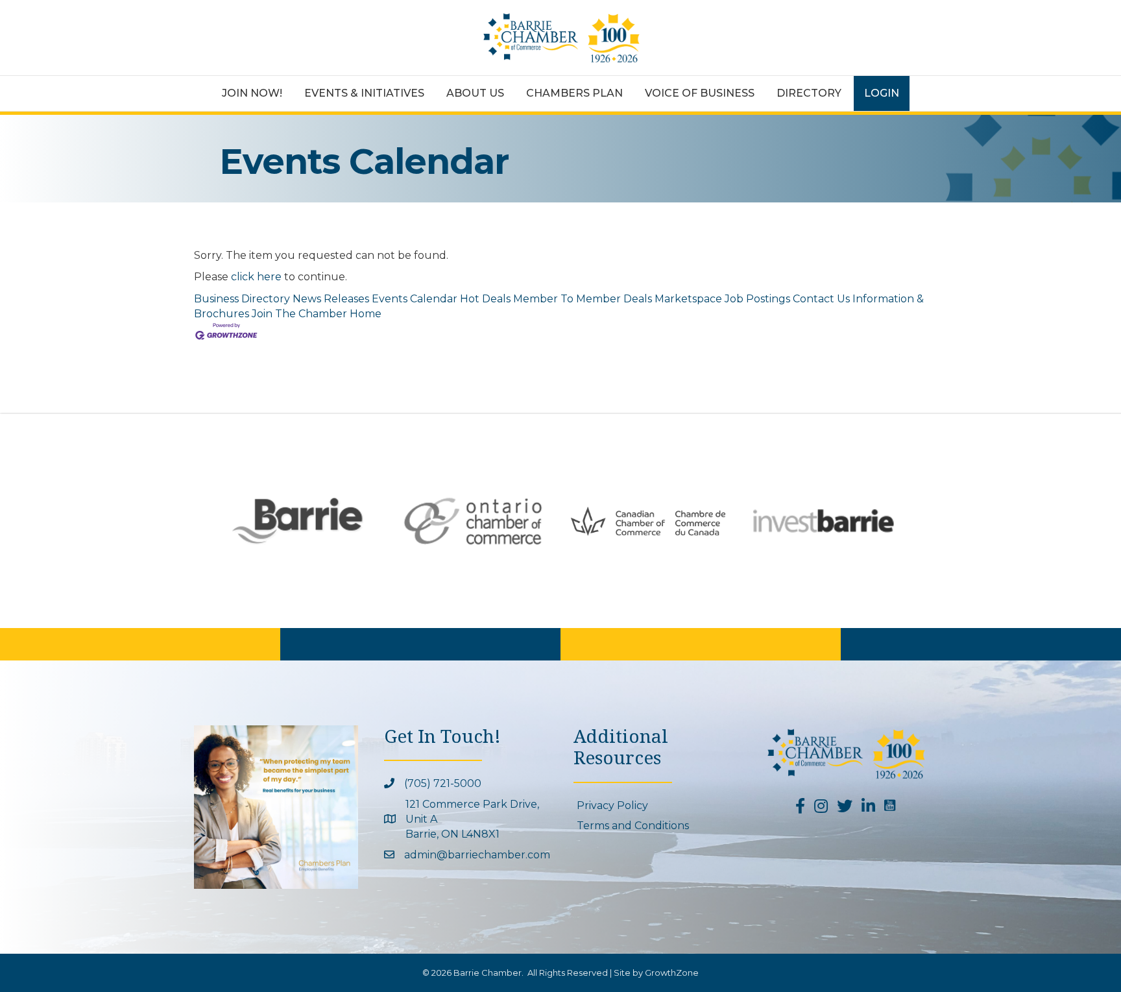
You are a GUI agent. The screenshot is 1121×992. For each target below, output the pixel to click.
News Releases (331, 299)
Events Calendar (414, 299)
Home (365, 314)
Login (881, 93)
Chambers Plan (574, 93)
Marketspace (688, 299)
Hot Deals (485, 299)
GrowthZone (672, 972)
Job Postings (757, 299)
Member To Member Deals (582, 299)
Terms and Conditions (633, 825)
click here (256, 277)
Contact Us (821, 299)
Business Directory (242, 299)
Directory (809, 93)
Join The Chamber (299, 314)
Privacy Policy (612, 805)
